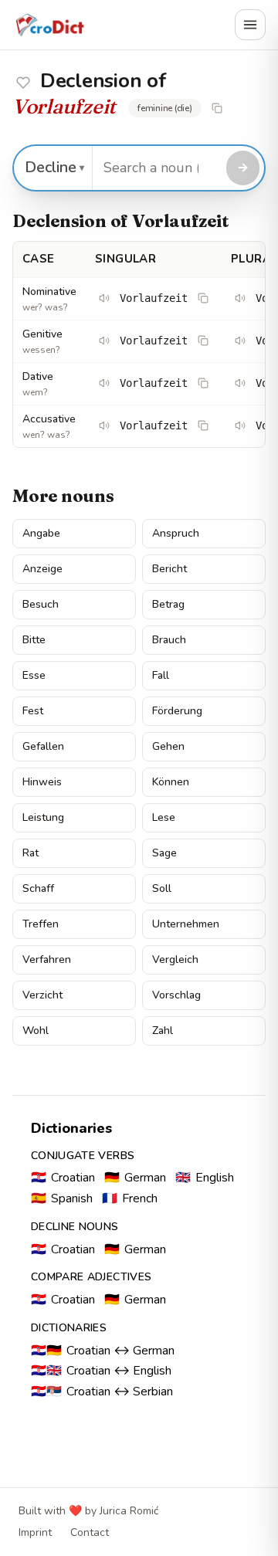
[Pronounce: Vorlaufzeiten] (240, 298)
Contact (89, 1532)
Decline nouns (75, 1226)
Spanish (62, 1198)
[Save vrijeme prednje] (23, 82)
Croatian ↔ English (101, 1370)
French (130, 1198)
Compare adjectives (91, 1277)
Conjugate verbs (82, 1155)
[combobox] (157, 168)
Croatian (63, 1177)
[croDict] (49, 24)
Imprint (35, 1532)
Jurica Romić (129, 1510)
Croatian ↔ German (103, 1350)
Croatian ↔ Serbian (102, 1391)
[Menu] (250, 24)
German (135, 1177)
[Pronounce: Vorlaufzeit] (104, 298)
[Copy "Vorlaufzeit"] (217, 108)
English (204, 1177)
